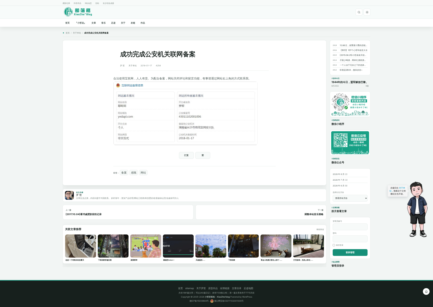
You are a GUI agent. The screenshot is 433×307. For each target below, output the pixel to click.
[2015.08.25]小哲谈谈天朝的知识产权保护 (354, 55)
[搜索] (359, 12)
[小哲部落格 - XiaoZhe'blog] (80, 12)
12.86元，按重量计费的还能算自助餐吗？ (354, 45)
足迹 (113, 22)
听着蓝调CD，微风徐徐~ (351, 70)
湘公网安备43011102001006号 (229, 301)
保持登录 (339, 245)
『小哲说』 (80, 22)
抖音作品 (77, 3)
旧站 (97, 3)
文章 (94, 22)
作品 (143, 22)
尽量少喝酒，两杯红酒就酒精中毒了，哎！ (354, 60)
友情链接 (225, 288)
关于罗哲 (201, 288)
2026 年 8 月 (338, 174)
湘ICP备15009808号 (199, 301)
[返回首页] (426, 291)
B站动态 (88, 3)
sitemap (189, 288)
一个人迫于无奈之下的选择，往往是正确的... (354, 65)
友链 (133, 22)
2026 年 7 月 (338, 180)
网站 (143, 172)
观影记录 (66, 3)
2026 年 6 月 (338, 185)
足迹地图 (248, 288)
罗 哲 (122, 65)
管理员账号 (337, 221)
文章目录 (236, 288)
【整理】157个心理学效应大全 (354, 50)
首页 (67, 22)
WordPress (247, 297)
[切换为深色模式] (367, 12)
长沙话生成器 (108, 3)
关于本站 (77, 33)
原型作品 (213, 288)
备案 (124, 172)
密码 (334, 233)
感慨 (133, 172)
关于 (123, 22)
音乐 (103, 22)
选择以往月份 (338, 192)
